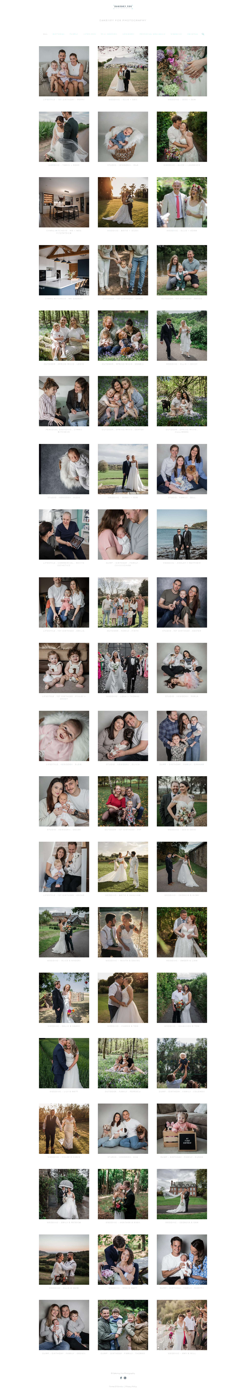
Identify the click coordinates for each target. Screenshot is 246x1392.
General (192, 34)
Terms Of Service (116, 1386)
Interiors (89, 34)
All (45, 34)
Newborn (128, 34)
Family (74, 34)
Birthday (59, 34)
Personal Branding (153, 34)
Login (43, 50)
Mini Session (109, 34)
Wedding (176, 34)
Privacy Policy (131, 1386)
